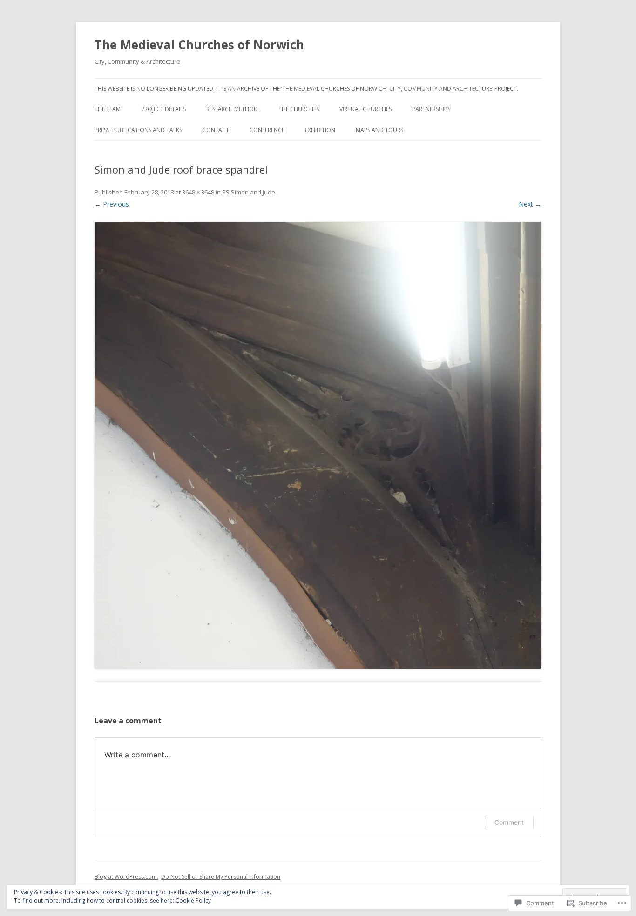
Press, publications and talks (138, 130)
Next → (530, 204)
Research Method (232, 109)
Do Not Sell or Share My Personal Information (220, 877)
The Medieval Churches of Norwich (199, 44)
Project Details (163, 109)
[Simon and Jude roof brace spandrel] (318, 445)
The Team (108, 109)
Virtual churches (365, 109)
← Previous (112, 204)
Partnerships (431, 109)
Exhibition (320, 130)
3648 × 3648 (198, 192)
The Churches (298, 109)
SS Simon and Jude (248, 192)
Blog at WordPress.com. (126, 877)
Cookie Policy (193, 900)
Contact (216, 130)
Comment (509, 822)
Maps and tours (379, 130)
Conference (267, 130)
